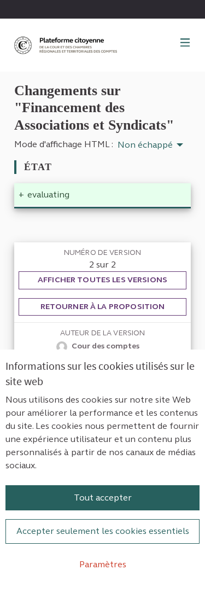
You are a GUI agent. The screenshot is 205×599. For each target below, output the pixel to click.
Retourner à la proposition (102, 306)
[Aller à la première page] (66, 45)
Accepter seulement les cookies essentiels (102, 531)
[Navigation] (185, 43)
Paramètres (102, 564)
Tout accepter (103, 497)
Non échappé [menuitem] (145, 145)
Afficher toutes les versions (102, 279)
